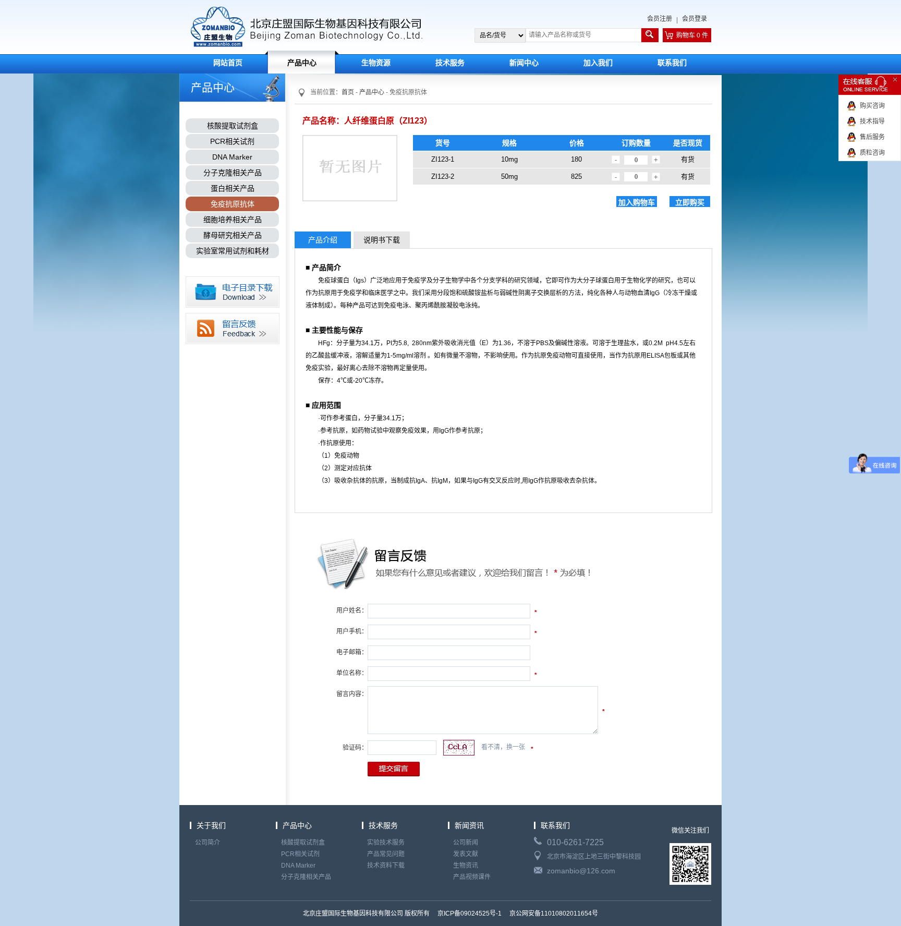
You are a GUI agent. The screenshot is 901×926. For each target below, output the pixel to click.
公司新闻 (465, 842)
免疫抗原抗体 (232, 204)
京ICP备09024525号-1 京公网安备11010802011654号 (517, 913)
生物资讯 (465, 865)
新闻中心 (524, 63)
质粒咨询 (872, 152)
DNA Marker (232, 157)
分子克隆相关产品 (232, 172)
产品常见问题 (386, 854)
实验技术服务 (386, 842)
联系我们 (672, 63)
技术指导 (872, 121)
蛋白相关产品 (232, 188)
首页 (348, 92)
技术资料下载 (386, 865)
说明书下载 (381, 240)
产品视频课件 (472, 877)
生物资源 (376, 63)
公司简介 (207, 842)
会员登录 (694, 18)
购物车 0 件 (692, 35)
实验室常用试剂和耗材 (232, 251)
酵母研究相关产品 (232, 235)
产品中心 (301, 63)
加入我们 (598, 63)
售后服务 (872, 137)
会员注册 (659, 18)
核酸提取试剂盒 (232, 125)
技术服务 (450, 63)
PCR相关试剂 (232, 141)
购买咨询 (872, 105)
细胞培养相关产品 (232, 219)
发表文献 (465, 854)
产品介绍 (322, 240)
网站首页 (227, 63)
